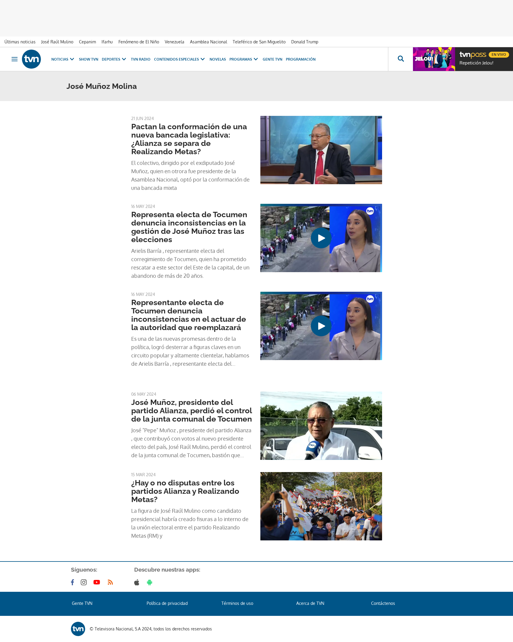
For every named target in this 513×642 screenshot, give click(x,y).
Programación (301, 59)
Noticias (59, 59)
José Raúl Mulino (57, 41)
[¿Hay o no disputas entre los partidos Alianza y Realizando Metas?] (321, 506)
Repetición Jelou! (476, 63)
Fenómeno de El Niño (138, 41)
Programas (240, 59)
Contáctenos (383, 603)
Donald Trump (304, 41)
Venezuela (174, 41)
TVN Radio (141, 59)
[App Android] (151, 582)
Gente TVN (272, 59)
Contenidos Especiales (176, 59)
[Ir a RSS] (111, 582)
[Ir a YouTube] (98, 582)
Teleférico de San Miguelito (259, 41)
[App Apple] (138, 582)
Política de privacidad (167, 603)
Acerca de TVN (310, 603)
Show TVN (88, 59)
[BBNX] (78, 629)
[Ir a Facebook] (73, 582)
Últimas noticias (20, 41)
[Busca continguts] (400, 59)
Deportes (111, 59)
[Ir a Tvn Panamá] (31, 59)
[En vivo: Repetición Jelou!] (434, 59)
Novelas (218, 59)
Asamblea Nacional (208, 41)
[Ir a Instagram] (85, 582)
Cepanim (87, 41)
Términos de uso (237, 603)
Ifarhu (107, 41)
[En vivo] (464, 52)
